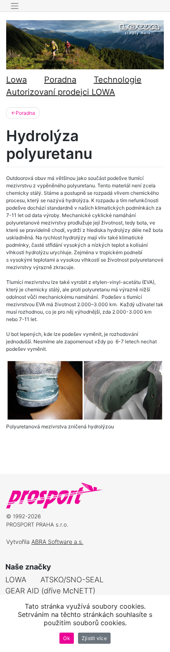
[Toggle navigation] (14, 6)
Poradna (60, 80)
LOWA (15, 579)
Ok (66, 638)
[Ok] (160, 623)
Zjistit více (94, 638)
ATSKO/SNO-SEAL (72, 579)
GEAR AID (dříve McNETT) (50, 590)
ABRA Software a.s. (57, 541)
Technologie (118, 80)
